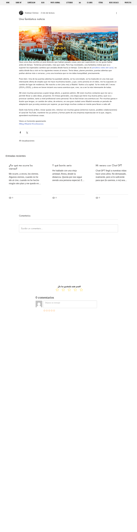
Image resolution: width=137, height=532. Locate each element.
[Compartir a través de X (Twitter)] (27, 132)
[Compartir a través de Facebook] (20, 132)
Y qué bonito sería (61, 165)
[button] (114, 2)
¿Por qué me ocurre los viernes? (21, 167)
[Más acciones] (116, 12)
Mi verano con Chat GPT (109, 165)
